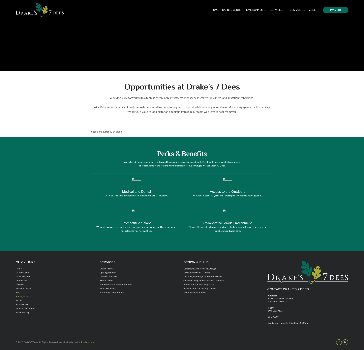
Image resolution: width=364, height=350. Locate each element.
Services (276, 10)
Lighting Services (108, 272)
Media (19, 300)
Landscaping (254, 10)
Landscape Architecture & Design (199, 268)
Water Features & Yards (194, 292)
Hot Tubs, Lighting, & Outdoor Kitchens (202, 276)
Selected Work (23, 276)
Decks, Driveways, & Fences (196, 272)
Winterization (106, 280)
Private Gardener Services (112, 292)
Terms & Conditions (25, 308)
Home (215, 10)
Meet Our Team (23, 288)
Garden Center (232, 10)
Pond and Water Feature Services (116, 284)
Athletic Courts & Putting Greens (199, 288)
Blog (18, 292)
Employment (22, 296)
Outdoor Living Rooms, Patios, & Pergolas (203, 280)
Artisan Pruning (107, 288)
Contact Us (297, 10)
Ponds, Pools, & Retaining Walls (198, 284)
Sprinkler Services (108, 276)
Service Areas (22, 304)
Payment (335, 10)
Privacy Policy (22, 312)
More (312, 10)
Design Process (107, 268)
